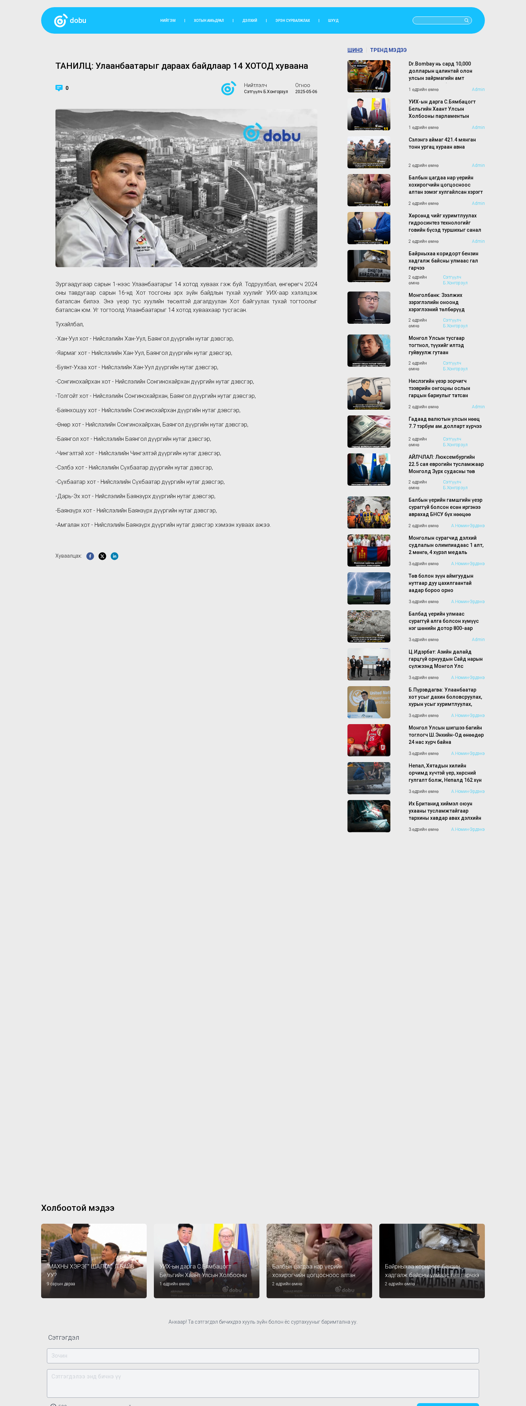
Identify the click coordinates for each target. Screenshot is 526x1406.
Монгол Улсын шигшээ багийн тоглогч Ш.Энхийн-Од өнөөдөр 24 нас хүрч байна (446, 735)
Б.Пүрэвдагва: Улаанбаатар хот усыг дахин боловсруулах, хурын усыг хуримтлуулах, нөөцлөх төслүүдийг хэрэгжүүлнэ (445, 704)
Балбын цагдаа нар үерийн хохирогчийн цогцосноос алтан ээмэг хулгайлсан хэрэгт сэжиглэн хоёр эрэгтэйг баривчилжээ (446, 192)
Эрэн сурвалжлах (293, 21)
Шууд (333, 21)
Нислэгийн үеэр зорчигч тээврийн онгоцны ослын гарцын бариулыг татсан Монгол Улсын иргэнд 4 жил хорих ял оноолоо (443, 395)
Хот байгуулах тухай (258, 301)
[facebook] (90, 556)
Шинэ (355, 50)
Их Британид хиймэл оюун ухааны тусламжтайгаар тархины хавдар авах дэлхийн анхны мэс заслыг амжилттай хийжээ (445, 818)
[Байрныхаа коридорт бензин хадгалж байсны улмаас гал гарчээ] (375, 268)
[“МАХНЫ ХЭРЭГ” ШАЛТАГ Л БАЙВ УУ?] (94, 1261)
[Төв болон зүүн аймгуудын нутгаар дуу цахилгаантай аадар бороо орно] (375, 588)
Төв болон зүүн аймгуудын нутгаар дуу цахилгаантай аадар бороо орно (441, 583)
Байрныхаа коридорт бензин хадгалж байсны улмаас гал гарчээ (443, 261)
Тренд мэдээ (388, 50)
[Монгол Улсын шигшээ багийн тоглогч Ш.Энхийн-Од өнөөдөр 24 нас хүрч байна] (375, 740)
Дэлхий (249, 21)
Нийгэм (168, 21)
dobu (78, 20)
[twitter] (102, 556)
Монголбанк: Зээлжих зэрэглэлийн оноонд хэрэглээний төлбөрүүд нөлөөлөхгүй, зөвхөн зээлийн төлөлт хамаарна (443, 309)
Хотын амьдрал (209, 21)
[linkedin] (114, 556)
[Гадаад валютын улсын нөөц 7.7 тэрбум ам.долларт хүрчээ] (375, 431)
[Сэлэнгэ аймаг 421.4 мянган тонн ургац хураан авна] (375, 152)
